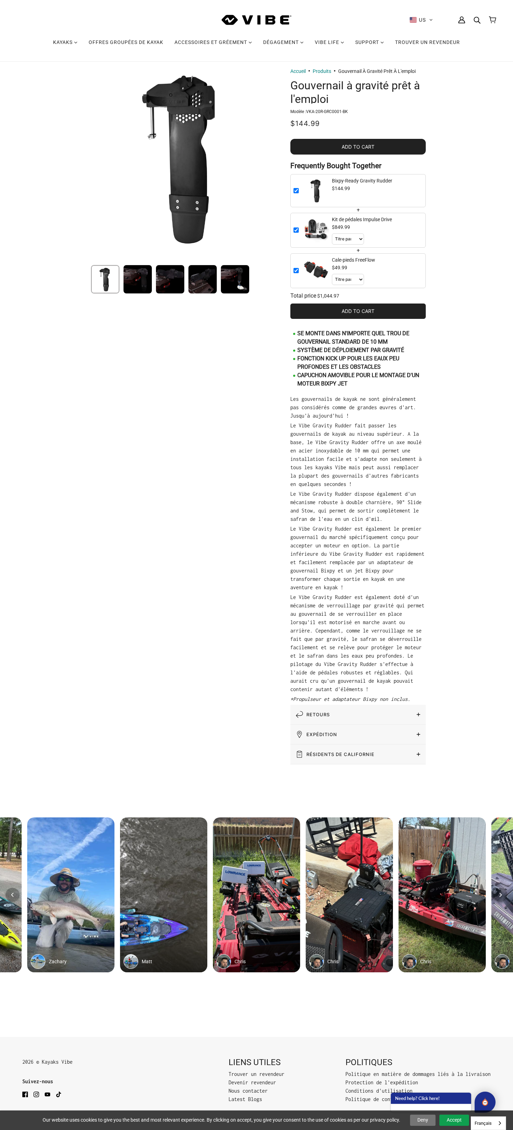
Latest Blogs (245, 1099)
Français (483, 1123)
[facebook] (25, 1094)
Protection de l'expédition (381, 1082)
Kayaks (63, 42)
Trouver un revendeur (427, 42)
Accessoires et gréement (211, 42)
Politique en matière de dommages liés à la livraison (418, 1074)
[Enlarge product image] (183, 158)
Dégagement (281, 42)
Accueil (298, 71)
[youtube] (47, 1094)
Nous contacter (248, 1091)
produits (322, 71)
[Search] (477, 20)
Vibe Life (328, 42)
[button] (421, 19)
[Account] (461, 19)
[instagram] (36, 1094)
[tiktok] (58, 1094)
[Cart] (492, 19)
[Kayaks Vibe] (256, 20)
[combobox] (488, 1123)
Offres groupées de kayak (126, 42)
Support (367, 42)
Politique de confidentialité (384, 1099)
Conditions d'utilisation (378, 1091)
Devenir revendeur (252, 1082)
